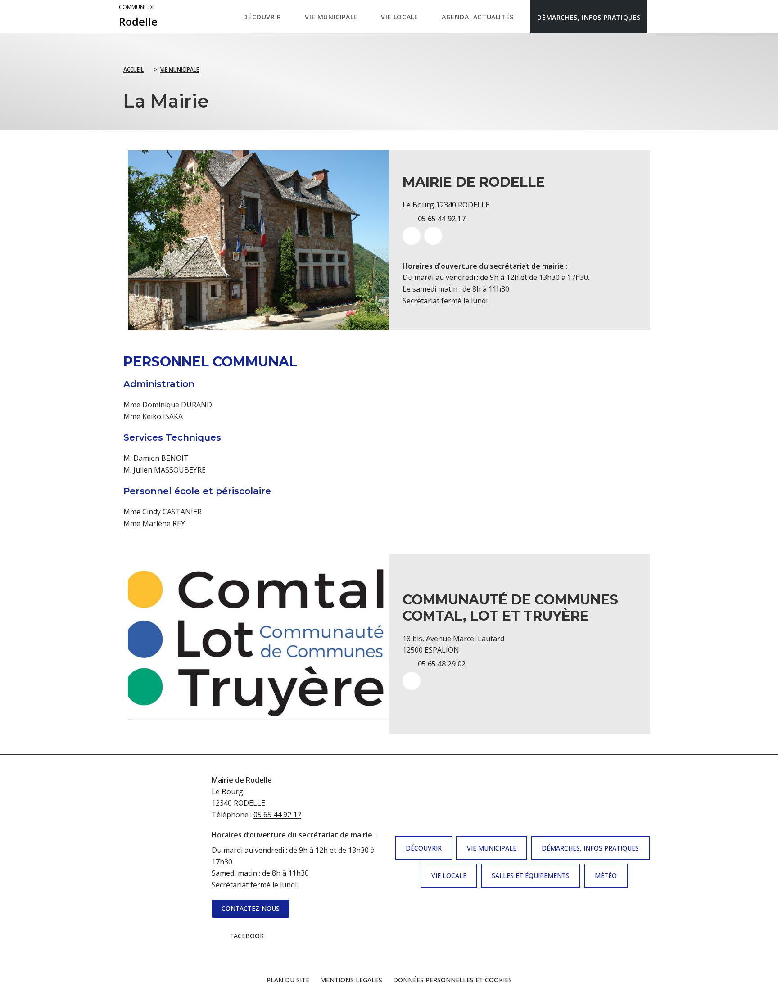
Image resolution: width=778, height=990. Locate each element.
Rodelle (138, 16)
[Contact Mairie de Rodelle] (412, 236)
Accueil (133, 69)
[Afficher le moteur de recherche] (656, 16)
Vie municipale (179, 69)
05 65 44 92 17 (277, 814)
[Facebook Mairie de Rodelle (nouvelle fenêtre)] (433, 236)
